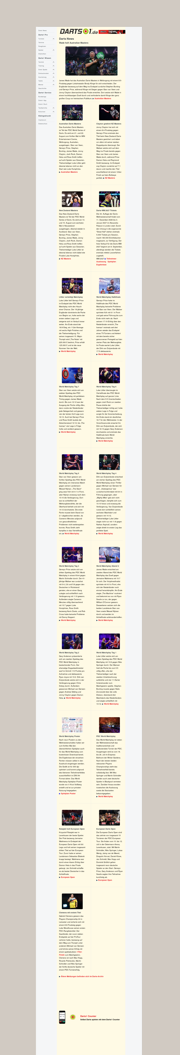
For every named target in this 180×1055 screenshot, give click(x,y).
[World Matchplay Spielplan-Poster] (72, 725)
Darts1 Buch (42, 104)
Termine (41, 42)
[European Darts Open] (72, 817)
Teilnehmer (111, 258)
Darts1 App (42, 100)
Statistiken (42, 54)
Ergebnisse (101, 264)
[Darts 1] (79, 34)
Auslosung (101, 261)
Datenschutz (42, 124)
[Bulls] (112, 33)
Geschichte (42, 88)
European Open (68, 877)
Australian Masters (102, 98)
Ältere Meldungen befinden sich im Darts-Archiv (82, 976)
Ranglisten (42, 46)
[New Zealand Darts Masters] (109, 112)
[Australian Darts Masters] (91, 61)
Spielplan (112, 261)
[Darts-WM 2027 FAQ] (109, 199)
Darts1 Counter (88, 1016)
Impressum (42, 120)
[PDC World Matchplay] (72, 285)
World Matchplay (68, 351)
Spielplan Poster (68, 793)
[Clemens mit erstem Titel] (72, 901)
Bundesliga (42, 97)
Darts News (42, 30)
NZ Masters (110, 178)
